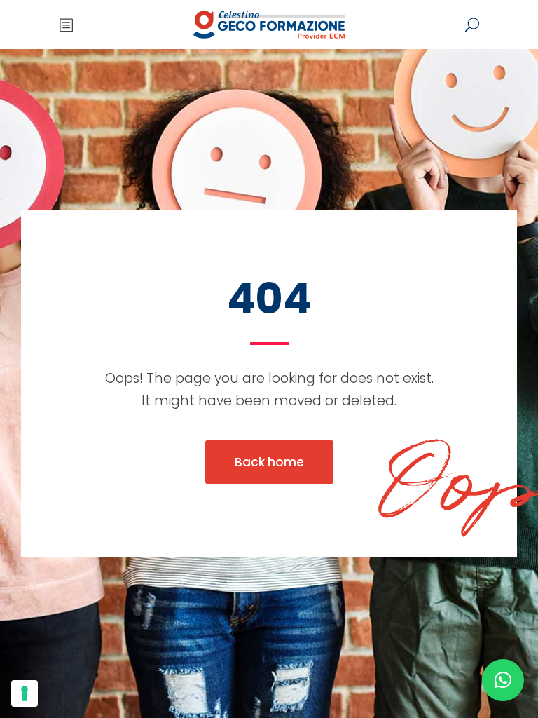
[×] (503, 680)
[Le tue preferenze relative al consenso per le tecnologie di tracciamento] (24, 693)
